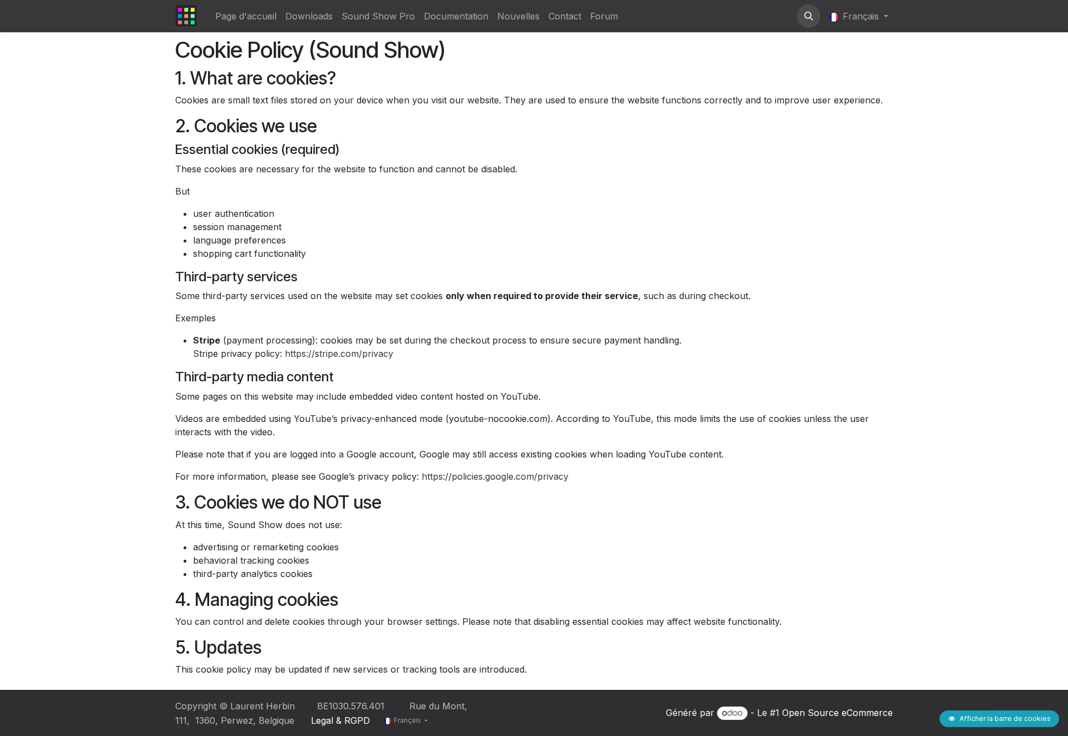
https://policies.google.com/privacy (495, 476)
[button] (808, 16)
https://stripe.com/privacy (339, 353)
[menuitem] (246, 16)
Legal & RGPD (340, 720)
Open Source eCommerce (837, 712)
